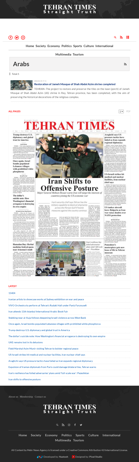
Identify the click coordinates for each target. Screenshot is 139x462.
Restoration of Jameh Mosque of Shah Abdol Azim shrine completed (74, 84)
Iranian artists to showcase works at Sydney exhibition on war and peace (46, 299)
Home (30, 46)
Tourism (78, 54)
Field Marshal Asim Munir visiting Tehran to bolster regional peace (43, 348)
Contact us (40, 396)
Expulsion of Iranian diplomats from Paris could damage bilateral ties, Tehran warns (52, 367)
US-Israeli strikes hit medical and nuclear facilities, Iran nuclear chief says (47, 354)
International (104, 46)
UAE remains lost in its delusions (25, 342)
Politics (67, 46)
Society (41, 46)
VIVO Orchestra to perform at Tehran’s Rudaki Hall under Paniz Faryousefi (47, 305)
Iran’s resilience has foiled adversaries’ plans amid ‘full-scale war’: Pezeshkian (48, 373)
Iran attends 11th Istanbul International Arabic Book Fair (38, 311)
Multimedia (63, 54)
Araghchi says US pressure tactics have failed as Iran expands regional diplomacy (50, 360)
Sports (77, 46)
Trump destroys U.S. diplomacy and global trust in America (39, 330)
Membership (26, 396)
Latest (12, 286)
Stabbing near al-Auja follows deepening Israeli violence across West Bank (47, 317)
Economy (53, 46)
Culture (89, 46)
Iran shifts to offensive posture (24, 379)
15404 (11, 293)
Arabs (21, 64)
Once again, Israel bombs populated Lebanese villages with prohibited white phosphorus (54, 323)
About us (13, 396)
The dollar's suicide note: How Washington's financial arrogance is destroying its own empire (56, 336)
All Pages (14, 111)
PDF (128, 111)
